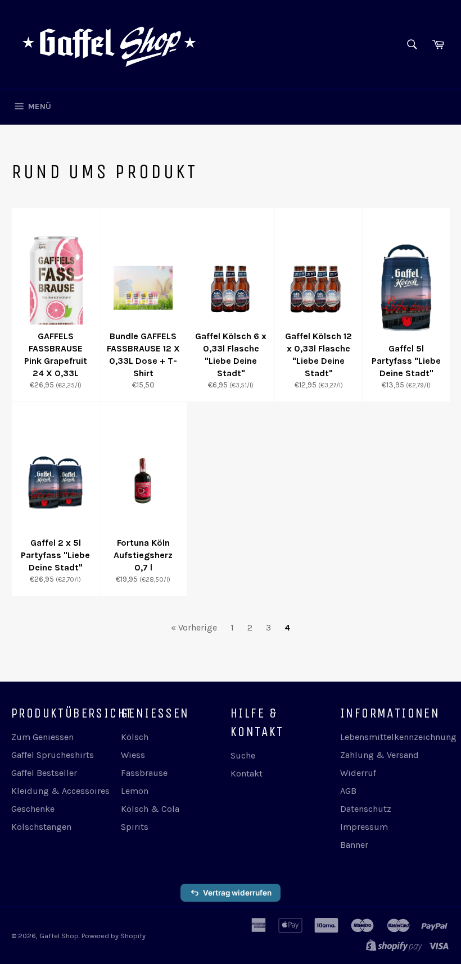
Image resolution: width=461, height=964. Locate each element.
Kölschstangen (41, 826)
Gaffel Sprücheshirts (52, 755)
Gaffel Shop (59, 935)
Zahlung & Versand (379, 755)
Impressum (364, 826)
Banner (354, 844)
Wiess (133, 755)
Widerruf (358, 772)
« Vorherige (194, 627)
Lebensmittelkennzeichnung (398, 737)
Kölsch (134, 737)
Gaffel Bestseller (44, 772)
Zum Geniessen (42, 737)
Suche (243, 755)
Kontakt (247, 773)
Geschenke (33, 808)
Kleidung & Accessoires (60, 790)
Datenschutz (365, 808)
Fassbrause (144, 772)
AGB (348, 790)
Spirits (134, 826)
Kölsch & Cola (150, 808)
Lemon (134, 790)
